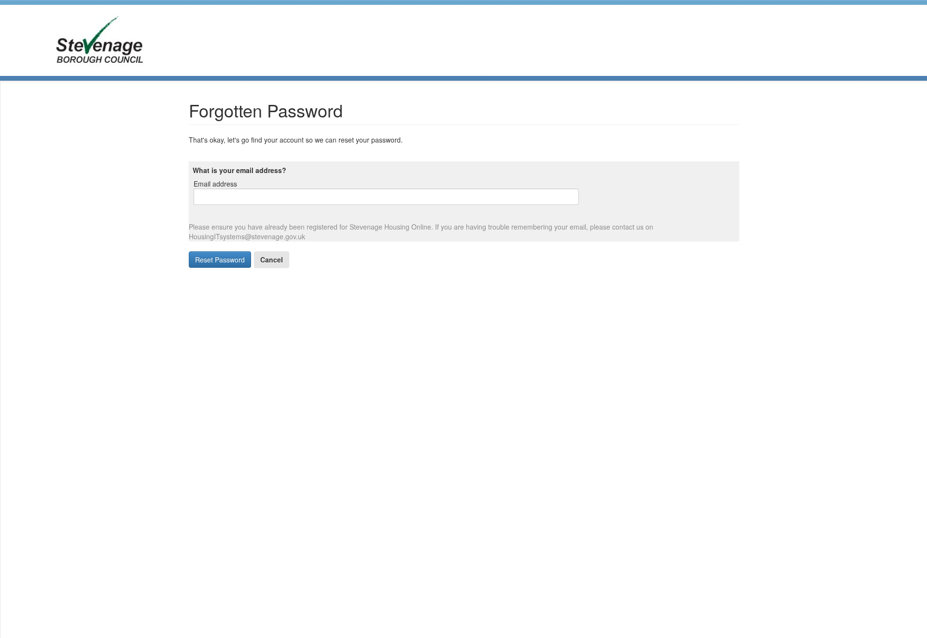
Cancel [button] (271, 259)
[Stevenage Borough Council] (98, 39)
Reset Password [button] (220, 259)
